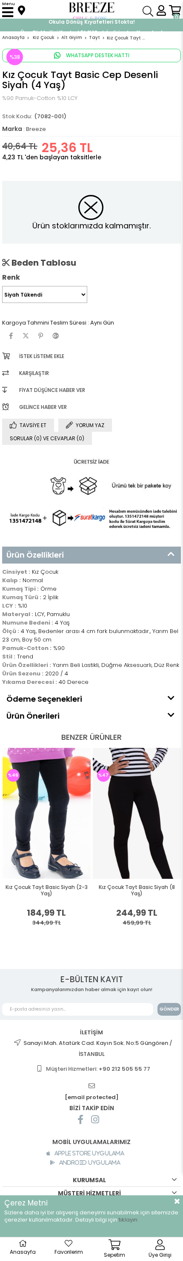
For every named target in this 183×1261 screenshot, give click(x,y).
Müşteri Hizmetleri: (98, 1069)
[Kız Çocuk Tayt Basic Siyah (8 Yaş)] (137, 813)
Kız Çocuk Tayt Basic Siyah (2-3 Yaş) (47, 890)
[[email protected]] (91, 1086)
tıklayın (128, 1220)
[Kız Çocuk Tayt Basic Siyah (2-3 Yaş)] (47, 813)
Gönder (169, 1009)
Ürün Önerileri (33, 716)
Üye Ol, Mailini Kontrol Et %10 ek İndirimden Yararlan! (91, 24)
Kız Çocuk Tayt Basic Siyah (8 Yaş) (137, 890)
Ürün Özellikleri (35, 555)
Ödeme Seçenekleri (44, 699)
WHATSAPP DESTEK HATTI (97, 55)
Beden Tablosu (43, 262)
